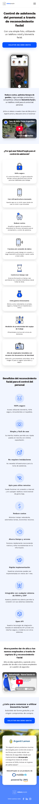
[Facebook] (23, 799)
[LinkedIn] (27, 799)
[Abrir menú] (35, 3)
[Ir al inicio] (19, 792)
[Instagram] (30, 799)
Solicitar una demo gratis (19, 45)
